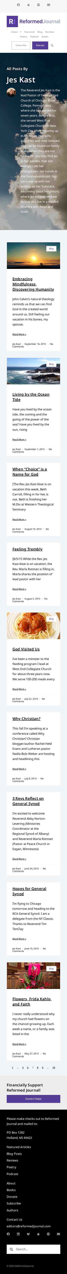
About (14, 31)
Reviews (49, 31)
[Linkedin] (18, 1234)
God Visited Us (26, 649)
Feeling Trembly (27, 549)
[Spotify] (38, 4)
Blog (39, 31)
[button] (52, 45)
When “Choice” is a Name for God (29, 472)
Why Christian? (26, 718)
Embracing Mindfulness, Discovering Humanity (33, 284)
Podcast (34, 36)
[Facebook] (18, 4)
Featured (29, 31)
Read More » (19, 334)
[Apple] (28, 4)
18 (53, 1067)
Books (45, 36)
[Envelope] (48, 4)
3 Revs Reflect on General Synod (28, 801)
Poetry (23, 36)
